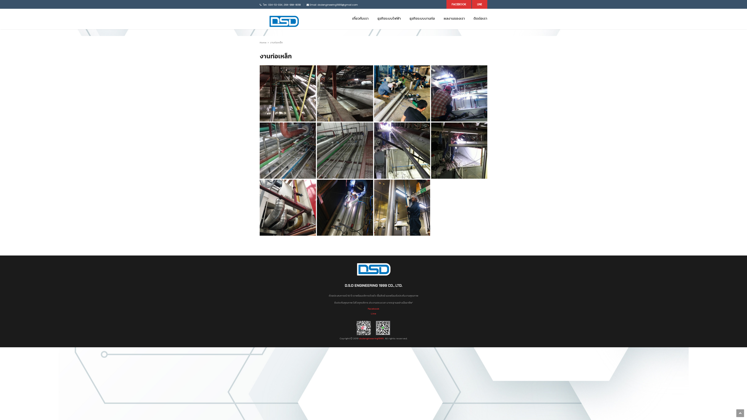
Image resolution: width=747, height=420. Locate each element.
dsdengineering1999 (371, 338)
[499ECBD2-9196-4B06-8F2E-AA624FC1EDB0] (288, 93)
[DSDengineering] (284, 21)
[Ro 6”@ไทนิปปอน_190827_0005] (345, 208)
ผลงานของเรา (454, 18)
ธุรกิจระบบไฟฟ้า (389, 18)
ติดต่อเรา (480, 18)
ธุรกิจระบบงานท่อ (422, 18)
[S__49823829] (345, 93)
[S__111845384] (402, 208)
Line (479, 4)
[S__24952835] (288, 150)
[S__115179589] (402, 150)
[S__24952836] (345, 150)
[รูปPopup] (288, 208)
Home (263, 42)
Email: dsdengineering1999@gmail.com (334, 4)
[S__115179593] (459, 93)
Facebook (459, 4)
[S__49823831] (402, 93)
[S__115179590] (459, 150)
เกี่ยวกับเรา (360, 18)
